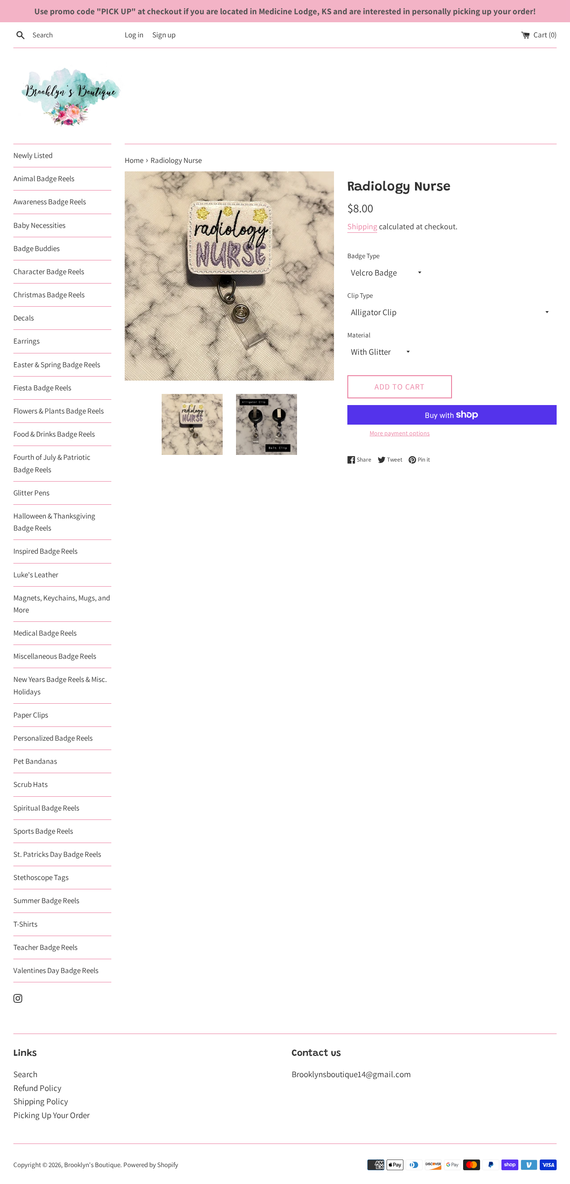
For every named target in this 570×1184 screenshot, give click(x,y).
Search (25, 1074)
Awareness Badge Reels (49, 202)
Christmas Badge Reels (49, 295)
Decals (23, 318)
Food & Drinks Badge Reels (54, 434)
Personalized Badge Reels (53, 738)
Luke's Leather (35, 575)
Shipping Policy (40, 1101)
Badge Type (363, 255)
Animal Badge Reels (43, 178)
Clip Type (360, 295)
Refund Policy (37, 1088)
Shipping (362, 226)
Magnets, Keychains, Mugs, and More (61, 604)
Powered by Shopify (150, 1164)
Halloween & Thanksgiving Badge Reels (54, 522)
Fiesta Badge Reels (42, 388)
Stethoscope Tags (41, 877)
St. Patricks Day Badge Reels (57, 854)
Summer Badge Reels (46, 900)
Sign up (163, 35)
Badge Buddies (36, 248)
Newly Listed (33, 155)
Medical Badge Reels (45, 633)
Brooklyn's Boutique (92, 1164)
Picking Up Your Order (51, 1115)
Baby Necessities (39, 225)
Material (358, 334)
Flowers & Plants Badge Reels (58, 411)
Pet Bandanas (35, 761)
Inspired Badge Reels (45, 551)
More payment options (400, 433)
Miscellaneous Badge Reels (54, 656)
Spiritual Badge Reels (46, 808)
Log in (134, 35)
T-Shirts (25, 924)
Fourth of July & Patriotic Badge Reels (51, 463)
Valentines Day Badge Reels (55, 970)
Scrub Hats (30, 784)
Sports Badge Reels (43, 831)
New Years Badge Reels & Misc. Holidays (60, 685)
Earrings (26, 341)
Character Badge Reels (48, 271)
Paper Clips (30, 715)
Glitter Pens (31, 493)
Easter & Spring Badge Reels (56, 364)
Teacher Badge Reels (45, 947)
